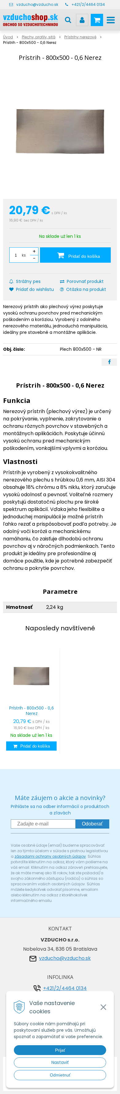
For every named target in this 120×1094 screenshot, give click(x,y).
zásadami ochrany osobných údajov (50, 856)
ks (24, 255)
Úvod (8, 37)
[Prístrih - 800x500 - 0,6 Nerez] (60, 131)
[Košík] (97, 20)
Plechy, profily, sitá (38, 37)
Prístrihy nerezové (80, 37)
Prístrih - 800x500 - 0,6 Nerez (31, 710)
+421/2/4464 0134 (88, 4)
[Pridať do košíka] (31, 746)
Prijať (60, 1050)
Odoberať (92, 823)
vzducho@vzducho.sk (37, 4)
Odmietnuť (60, 1075)
